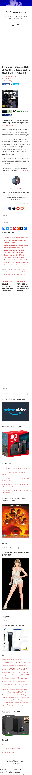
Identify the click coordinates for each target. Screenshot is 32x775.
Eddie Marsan (15, 675)
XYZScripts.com (24, 774)
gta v (24, 681)
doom (15, 672)
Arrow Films (6, 745)
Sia (3, 700)
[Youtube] (18, 208)
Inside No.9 (11, 684)
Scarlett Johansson (23, 697)
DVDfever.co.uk (16, 12)
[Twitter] (14, 208)
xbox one (5, 277)
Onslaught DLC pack (9, 125)
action (16, 269)
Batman (13, 659)
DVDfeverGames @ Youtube (11, 748)
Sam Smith (22, 695)
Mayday (18, 272)
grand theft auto (11, 678)
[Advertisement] (16, 45)
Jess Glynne (8, 687)
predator (13, 274)
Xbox (24, 274)
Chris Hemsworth (12, 665)
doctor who (18, 668)
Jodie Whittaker (17, 687)
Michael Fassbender (17, 689)
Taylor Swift (6, 705)
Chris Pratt (20, 665)
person (8, 274)
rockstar (14, 695)
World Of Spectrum (8, 752)
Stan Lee (9, 700)
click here (25, 170)
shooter (19, 274)
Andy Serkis (6, 659)
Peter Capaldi (15, 692)
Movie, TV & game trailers (11, 81)
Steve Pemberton (22, 702)
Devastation (6, 272)
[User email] (22, 208)
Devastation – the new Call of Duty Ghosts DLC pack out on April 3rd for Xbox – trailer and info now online (16, 262)
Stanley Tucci (18, 700)
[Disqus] (16, 316)
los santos (7, 689)
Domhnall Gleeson (7, 672)
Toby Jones (14, 705)
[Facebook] (9, 208)
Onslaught (25, 272)
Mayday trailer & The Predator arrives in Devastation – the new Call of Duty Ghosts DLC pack (16, 240)
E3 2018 (7, 675)
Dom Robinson (8, 78)
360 (11, 269)
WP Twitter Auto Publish (9, 774)
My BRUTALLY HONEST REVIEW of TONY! (16, 468)
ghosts (13, 272)
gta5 (20, 681)
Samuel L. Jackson (9, 697)
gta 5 (15, 681)
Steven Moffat (10, 702)
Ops (3, 274)
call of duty (22, 269)
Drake (21, 672)
